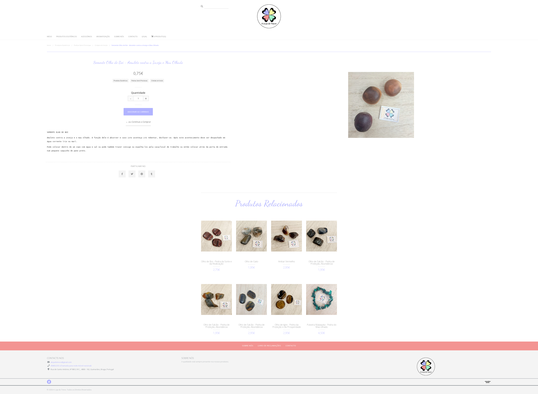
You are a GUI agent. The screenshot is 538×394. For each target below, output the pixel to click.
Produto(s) (160, 36)
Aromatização (103, 36)
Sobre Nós (119, 36)
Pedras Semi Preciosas (82, 45)
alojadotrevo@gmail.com (61, 362)
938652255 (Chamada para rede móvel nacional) (71, 365)
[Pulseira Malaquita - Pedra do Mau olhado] (321, 299)
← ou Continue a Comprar (138, 121)
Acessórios (86, 36)
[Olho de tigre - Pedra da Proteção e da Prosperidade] (286, 299)
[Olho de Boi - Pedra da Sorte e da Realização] (216, 236)
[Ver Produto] (216, 253)
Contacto (133, 36)
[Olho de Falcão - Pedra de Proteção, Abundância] (321, 236)
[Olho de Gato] (251, 236)
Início (49, 36)
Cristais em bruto (101, 45)
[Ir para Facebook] (49, 382)
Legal (144, 36)
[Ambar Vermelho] (286, 236)
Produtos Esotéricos (66, 36)
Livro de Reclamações (269, 345)
